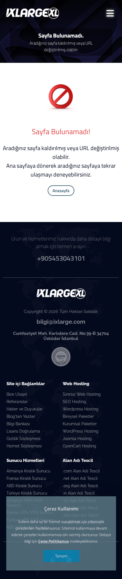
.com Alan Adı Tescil (81, 471)
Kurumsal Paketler (80, 424)
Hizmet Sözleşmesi (24, 446)
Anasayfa (61, 190)
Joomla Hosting (77, 438)
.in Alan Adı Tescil (79, 493)
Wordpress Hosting (80, 409)
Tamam (61, 556)
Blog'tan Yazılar (21, 416)
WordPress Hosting (80, 431)
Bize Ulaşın (17, 394)
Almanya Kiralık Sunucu (28, 471)
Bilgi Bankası (18, 424)
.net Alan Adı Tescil (80, 478)
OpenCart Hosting (79, 446)
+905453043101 (61, 258)
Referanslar (17, 401)
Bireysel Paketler (78, 416)
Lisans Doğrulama (23, 431)
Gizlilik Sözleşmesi (23, 438)
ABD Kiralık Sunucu (24, 485)
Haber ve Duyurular (25, 409)
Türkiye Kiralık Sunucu (27, 493)
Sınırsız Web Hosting (82, 394)
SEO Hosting (74, 401)
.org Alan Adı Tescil (80, 485)
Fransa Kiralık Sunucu (26, 478)
